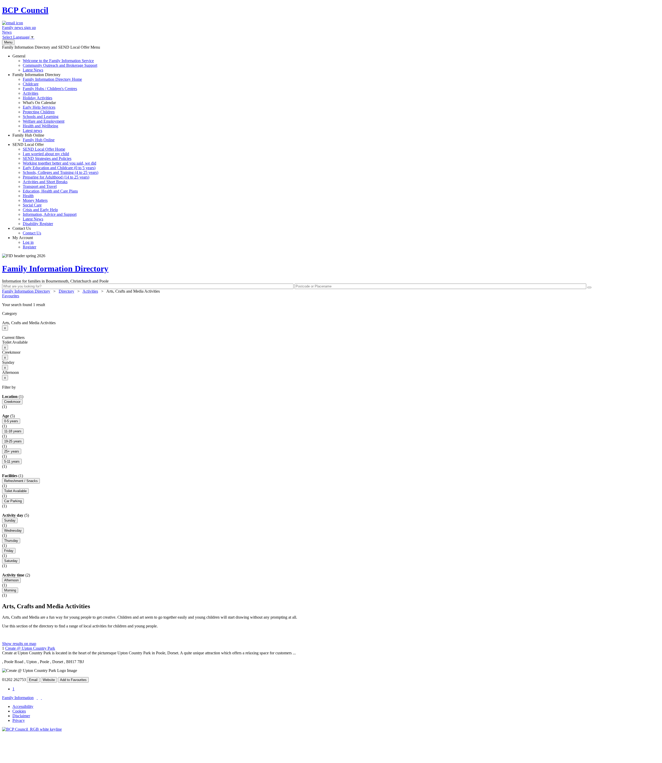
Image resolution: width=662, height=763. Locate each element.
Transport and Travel (40, 186)
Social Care (32, 205)
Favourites (10, 296)
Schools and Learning (40, 116)
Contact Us (26, 230)
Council (25, 10)
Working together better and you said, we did (59, 163)
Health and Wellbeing (40, 126)
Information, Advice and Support (50, 214)
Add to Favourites (73, 680)
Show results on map (19, 643)
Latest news (32, 130)
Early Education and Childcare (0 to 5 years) (59, 168)
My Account (24, 242)
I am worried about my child (46, 154)
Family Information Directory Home (52, 79)
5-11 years (12, 461)
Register (29, 247)
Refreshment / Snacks (21, 481)
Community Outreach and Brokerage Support (60, 65)
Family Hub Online (33, 137)
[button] (331, 304)
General (54, 63)
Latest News (33, 70)
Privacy (18, 720)
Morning (10, 590)
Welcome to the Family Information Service (58, 60)
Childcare (31, 84)
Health (28, 196)
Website (49, 680)
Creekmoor (12, 402)
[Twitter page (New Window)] (37, 697)
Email (33, 680)
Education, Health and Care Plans (50, 191)
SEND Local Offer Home (44, 149)
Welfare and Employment (43, 121)
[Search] (589, 287)
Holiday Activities (37, 98)
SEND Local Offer (55, 184)
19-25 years (13, 441)
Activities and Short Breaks (45, 182)
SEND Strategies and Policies (47, 158)
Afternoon (11, 580)
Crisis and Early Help (40, 210)
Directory (66, 291)
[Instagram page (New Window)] (41, 697)
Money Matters (35, 200)
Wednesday (13, 530)
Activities (30, 93)
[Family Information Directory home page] (32, 729)
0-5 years (11, 421)
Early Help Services (39, 107)
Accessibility (22, 706)
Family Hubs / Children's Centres (50, 88)
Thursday (11, 541)
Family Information (18, 697)
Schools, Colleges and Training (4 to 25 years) (60, 172)
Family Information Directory (47, 102)
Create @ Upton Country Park (30, 648)
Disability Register (38, 223)
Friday (8, 551)
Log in (28, 242)
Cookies (19, 711)
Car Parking (13, 501)
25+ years (11, 451)
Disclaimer (21, 716)
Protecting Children (39, 112)
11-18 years (12, 431)
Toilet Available (15, 491)
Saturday (11, 561)
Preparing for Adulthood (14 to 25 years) (56, 177)
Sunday (10, 520)
